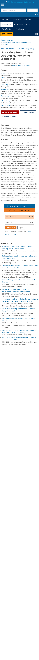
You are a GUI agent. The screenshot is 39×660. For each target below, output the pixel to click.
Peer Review (20, 29)
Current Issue (16, 19)
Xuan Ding (4, 85)
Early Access (18, 24)
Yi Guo (3, 78)
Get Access (7, 34)
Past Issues (28, 19)
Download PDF (11, 112)
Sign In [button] (27, 210)
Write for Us (6, 29)
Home (3, 40)
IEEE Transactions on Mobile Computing (17, 42)
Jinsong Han (5, 89)
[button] (36, 15)
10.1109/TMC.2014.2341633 (21, 66)
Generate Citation (9, 116)
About (28, 24)
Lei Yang (4, 73)
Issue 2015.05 (6, 24)
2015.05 (5, 45)
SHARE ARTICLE (28, 112)
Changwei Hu (5, 105)
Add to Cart (11, 228)
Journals (10, 40)
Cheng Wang (5, 101)
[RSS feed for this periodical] (36, 34)
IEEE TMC (5, 19)
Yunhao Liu (5, 96)
